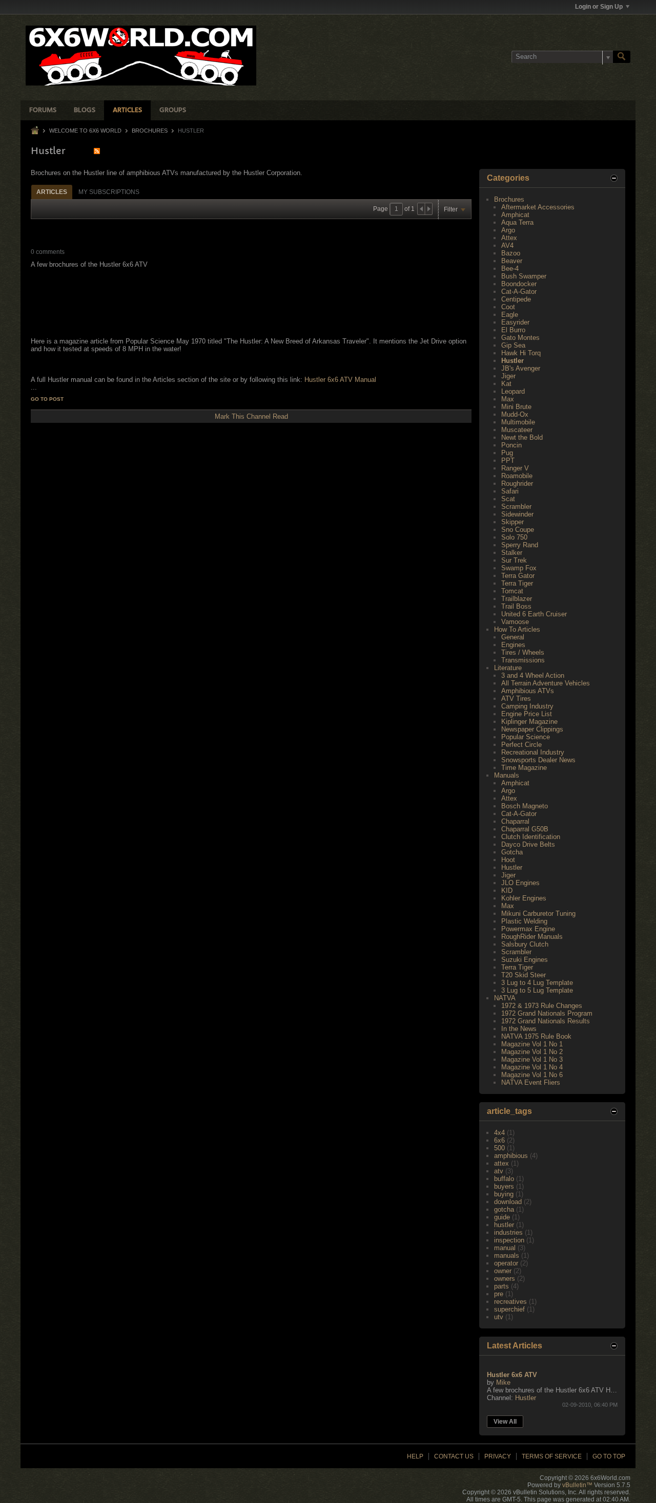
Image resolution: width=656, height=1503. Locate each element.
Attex (509, 238)
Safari (510, 491)
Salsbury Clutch (524, 944)
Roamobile (516, 476)
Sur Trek (514, 560)
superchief (509, 1309)
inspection (509, 1240)
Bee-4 (510, 268)
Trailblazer (516, 599)
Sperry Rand (519, 545)
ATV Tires (516, 698)
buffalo (504, 1179)
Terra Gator (518, 575)
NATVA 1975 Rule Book (536, 1036)
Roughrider (517, 483)
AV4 (507, 245)
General (512, 637)
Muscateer (516, 430)
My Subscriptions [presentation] (108, 192)
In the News (519, 1029)
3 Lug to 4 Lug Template (537, 982)
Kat (506, 384)
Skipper (512, 522)
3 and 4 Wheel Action (532, 675)
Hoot (508, 860)
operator (506, 1263)
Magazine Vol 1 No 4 (532, 1067)
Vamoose (515, 622)
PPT (508, 460)
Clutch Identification (530, 837)
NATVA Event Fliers (530, 1082)
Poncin (511, 445)
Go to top (608, 1456)
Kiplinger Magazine (529, 721)
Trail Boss (516, 606)
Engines (513, 645)
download (508, 1202)
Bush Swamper (523, 276)
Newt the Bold (522, 437)
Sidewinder (517, 514)
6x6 (499, 1140)
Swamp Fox (519, 568)
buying (504, 1194)
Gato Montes (520, 337)
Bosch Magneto (524, 806)
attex (501, 1163)
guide (502, 1217)
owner (502, 1271)
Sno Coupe (517, 529)
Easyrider (515, 322)
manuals (506, 1255)
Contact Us (454, 1456)
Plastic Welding (524, 921)
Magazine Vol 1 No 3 (532, 1059)
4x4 (499, 1132)
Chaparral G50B (524, 829)
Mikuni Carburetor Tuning (538, 913)
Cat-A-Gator (519, 291)
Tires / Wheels (522, 652)
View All (505, 1421)
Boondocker (519, 284)
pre (498, 1294)
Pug (507, 453)
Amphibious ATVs (527, 691)
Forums (42, 110)
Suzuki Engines (524, 959)
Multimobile (518, 422)
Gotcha (512, 852)
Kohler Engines (523, 898)
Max (507, 399)
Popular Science (525, 737)
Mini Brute (516, 407)
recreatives (510, 1301)
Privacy (497, 1456)
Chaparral (515, 821)
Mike (503, 1382)
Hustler (512, 360)
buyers (504, 1186)
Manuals (506, 775)
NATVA (505, 998)
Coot (508, 307)
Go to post (47, 399)
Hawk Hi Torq (521, 353)
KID (506, 890)
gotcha (504, 1209)
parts (501, 1286)
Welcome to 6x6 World (85, 130)
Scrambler (516, 506)
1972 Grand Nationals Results (545, 1021)
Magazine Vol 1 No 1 (532, 1044)
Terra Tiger (517, 583)
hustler (504, 1225)
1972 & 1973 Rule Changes (541, 1006)
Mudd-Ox (514, 414)
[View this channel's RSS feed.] (97, 151)
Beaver (511, 261)
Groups (172, 110)
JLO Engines (520, 883)
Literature (508, 668)
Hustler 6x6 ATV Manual (339, 379)
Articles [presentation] (51, 192)
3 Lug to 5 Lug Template (537, 990)
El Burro (513, 330)
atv (498, 1171)
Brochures (150, 130)
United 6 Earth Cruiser (534, 614)
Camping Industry (527, 706)
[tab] (52, 191)
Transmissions (523, 660)
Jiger (508, 376)
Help (415, 1456)
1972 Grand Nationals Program (546, 1013)
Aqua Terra (517, 222)
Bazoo (510, 253)
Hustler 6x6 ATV (512, 1375)
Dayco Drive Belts (528, 844)
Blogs (84, 110)
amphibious (511, 1156)
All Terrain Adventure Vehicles (545, 683)
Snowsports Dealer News (538, 760)
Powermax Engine (528, 929)
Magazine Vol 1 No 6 (532, 1075)
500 (499, 1148)
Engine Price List (526, 714)
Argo (508, 230)
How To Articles (517, 629)
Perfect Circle (521, 744)
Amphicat (515, 215)
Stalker (511, 552)
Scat (508, 499)
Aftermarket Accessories (538, 207)
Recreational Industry (532, 752)
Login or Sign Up (599, 6)
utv (498, 1317)
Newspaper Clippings (532, 729)
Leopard (513, 391)
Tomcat (512, 591)
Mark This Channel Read (251, 416)
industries (508, 1232)
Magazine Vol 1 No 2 (532, 1052)
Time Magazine (524, 767)
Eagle (509, 314)
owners (504, 1278)
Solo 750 (514, 537)
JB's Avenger (520, 368)
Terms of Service (552, 1456)
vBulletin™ (577, 1485)
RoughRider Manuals (532, 936)
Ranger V (515, 468)
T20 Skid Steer (523, 975)
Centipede (516, 299)
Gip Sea (513, 345)
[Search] (621, 57)
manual (505, 1248)
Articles (127, 110)
